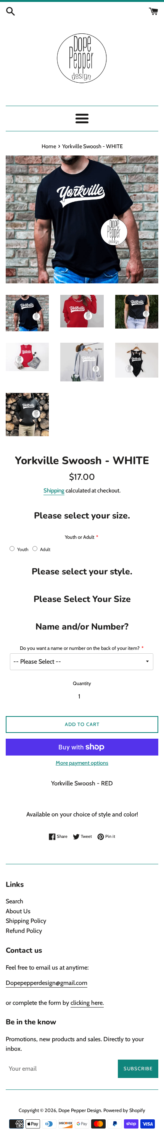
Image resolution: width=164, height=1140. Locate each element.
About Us (18, 911)
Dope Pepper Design (79, 1110)
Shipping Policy (26, 920)
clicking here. (87, 1002)
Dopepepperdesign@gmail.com (46, 982)
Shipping (53, 490)
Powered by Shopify (124, 1110)
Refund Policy (24, 930)
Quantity (82, 683)
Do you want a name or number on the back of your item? (80, 648)
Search (14, 901)
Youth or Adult (79, 537)
